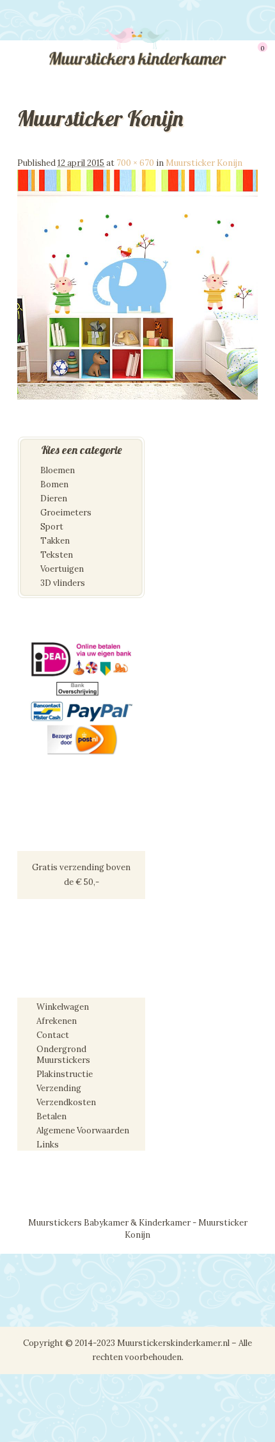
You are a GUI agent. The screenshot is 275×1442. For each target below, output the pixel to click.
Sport (51, 526)
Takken (55, 540)
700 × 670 (135, 163)
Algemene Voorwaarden (82, 1130)
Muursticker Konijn (204, 163)
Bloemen (57, 470)
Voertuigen (62, 568)
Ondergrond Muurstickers (63, 1054)
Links (47, 1144)
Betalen (51, 1116)
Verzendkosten (66, 1102)
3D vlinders (62, 583)
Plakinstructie (64, 1074)
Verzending (58, 1088)
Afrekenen (56, 1021)
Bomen (54, 484)
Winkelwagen (62, 1006)
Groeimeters (65, 512)
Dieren (53, 498)
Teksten (56, 554)
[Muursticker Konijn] (137, 396)
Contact (52, 1035)
